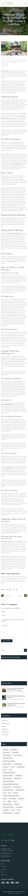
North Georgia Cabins (6, 541)
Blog (12, 29)
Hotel (4, 792)
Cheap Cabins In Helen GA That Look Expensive (16, 704)
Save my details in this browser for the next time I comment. (12, 620)
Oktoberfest (21, 798)
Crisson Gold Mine (9, 468)
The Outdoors (22, 61)
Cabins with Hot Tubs (7, 758)
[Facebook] (7, 589)
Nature (6, 61)
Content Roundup (18, 764)
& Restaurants (14, 749)
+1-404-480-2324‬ (7, 853)
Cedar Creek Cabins (7, 57)
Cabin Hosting (6, 752)
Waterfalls (5, 64)
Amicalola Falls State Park (14, 233)
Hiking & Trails (14, 59)
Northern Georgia (5, 71)
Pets (4, 801)
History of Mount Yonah (8, 789)
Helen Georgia (19, 775)
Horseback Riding (20, 789)
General (18, 29)
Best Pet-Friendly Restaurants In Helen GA (16, 696)
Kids (9, 792)
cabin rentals (16, 163)
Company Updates (7, 764)
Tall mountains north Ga (8, 807)
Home (6, 29)
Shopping (17, 804)
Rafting (9, 801)
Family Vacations (20, 766)
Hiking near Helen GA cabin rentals (10, 784)
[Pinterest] (13, 589)
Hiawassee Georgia (7, 778)
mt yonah (15, 792)
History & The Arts (17, 787)
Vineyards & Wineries (15, 62)
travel (13, 810)
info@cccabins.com (7, 856)
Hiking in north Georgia (8, 781)
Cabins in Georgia (7, 755)
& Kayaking (5, 749)
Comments (5, 66)
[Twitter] (10, 589)
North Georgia (13, 61)
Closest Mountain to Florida (9, 761)
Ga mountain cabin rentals (8, 772)
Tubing (18, 810)
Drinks (13, 766)
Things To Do (5, 62)
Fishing (4, 769)
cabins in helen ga (18, 755)
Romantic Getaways (7, 804)
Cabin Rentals (5, 59)
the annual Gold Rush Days (7, 404)
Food (10, 769)
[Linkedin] (16, 589)
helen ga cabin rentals (8, 775)
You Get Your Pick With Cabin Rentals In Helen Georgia (15, 689)
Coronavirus (5, 766)
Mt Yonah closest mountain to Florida (11, 795)
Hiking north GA (6, 787)
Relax (15, 801)
